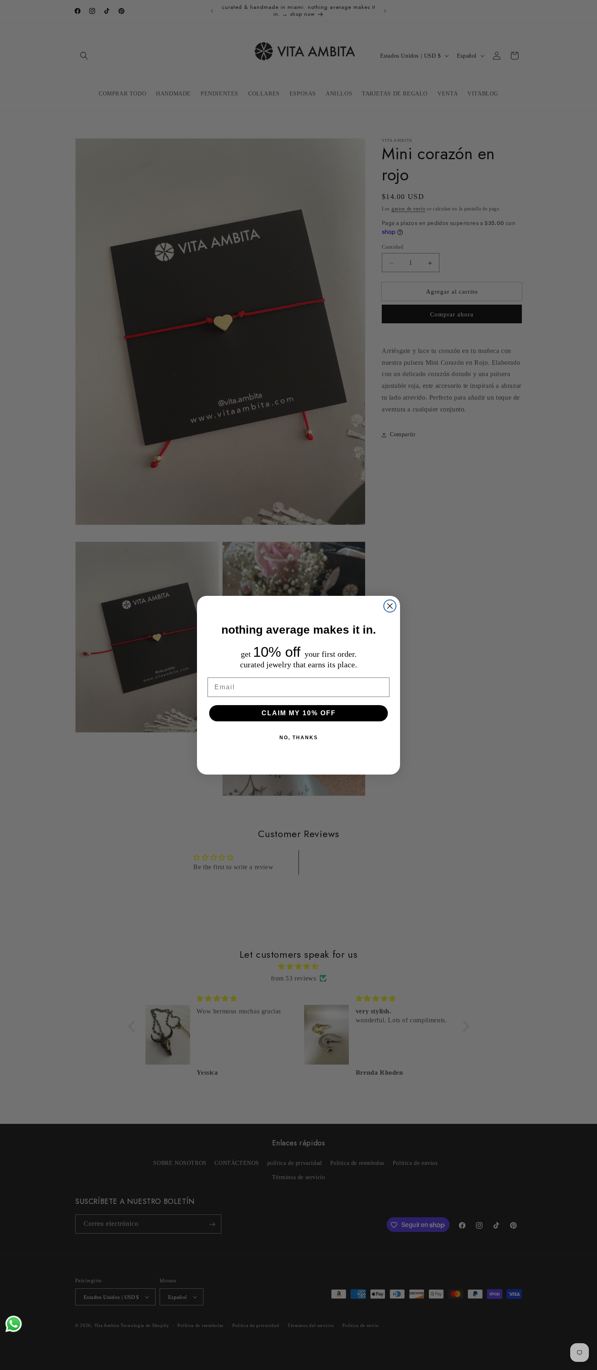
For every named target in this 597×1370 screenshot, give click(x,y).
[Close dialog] (390, 606)
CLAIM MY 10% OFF (299, 713)
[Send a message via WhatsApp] (13, 1323)
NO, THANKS (298, 737)
